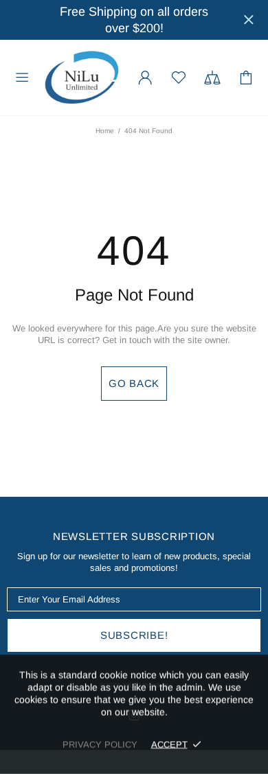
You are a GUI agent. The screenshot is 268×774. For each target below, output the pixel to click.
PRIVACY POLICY (100, 744)
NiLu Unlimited (82, 77)
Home (105, 130)
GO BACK (134, 383)
